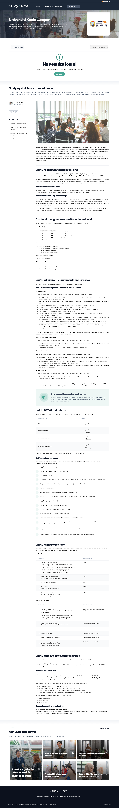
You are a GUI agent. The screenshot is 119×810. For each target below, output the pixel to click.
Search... (73, 6)
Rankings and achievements (18, 123)
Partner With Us (63, 796)
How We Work (54, 796)
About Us (40, 796)
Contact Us (106, 1)
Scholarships (14, 139)
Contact (46, 796)
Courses (37, 6)
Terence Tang (19, 102)
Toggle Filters (19, 47)
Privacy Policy (107, 804)
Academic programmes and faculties (18, 128)
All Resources (104, 728)
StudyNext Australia (74, 796)
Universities (47, 6)
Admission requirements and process (19, 134)
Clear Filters (59, 74)
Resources (58, 6)
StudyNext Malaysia (16, 12)
